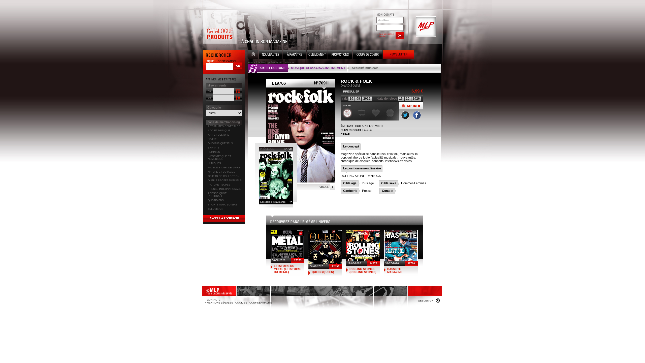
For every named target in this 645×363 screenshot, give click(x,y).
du (209, 91)
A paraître (294, 55)
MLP (425, 27)
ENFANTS (213, 147)
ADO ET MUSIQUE (219, 130)
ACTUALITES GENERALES (224, 126)
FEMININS (214, 151)
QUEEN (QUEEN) (323, 272)
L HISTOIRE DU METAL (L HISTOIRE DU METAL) (287, 269)
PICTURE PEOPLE (219, 184)
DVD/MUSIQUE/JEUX (220, 143)
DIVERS (212, 139)
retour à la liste (256, 62)
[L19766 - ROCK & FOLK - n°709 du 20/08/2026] (300, 135)
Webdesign (425, 300)
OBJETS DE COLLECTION (223, 176)
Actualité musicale (365, 68)
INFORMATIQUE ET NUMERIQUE (219, 157)
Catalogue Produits (220, 27)
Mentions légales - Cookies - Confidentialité (239, 302)
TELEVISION (215, 208)
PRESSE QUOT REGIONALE (217, 194)
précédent (268, 148)
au (209, 97)
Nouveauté (270, 55)
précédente (275, 62)
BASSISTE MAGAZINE (394, 270)
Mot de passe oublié (386, 35)
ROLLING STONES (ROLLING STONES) (362, 270)
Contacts (213, 299)
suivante (290, 62)
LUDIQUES (214, 163)
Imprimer (411, 105)
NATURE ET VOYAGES (221, 171)
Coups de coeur (367, 55)
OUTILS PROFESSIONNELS (225, 180)
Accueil (253, 55)
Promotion (340, 55)
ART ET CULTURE (218, 134)
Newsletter (398, 55)
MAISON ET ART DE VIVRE (224, 167)
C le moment (317, 55)
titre (211, 61)
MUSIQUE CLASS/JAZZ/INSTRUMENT (318, 68)
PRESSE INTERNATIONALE (224, 189)
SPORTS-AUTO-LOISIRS (222, 204)
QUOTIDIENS (216, 200)
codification (227, 61)
